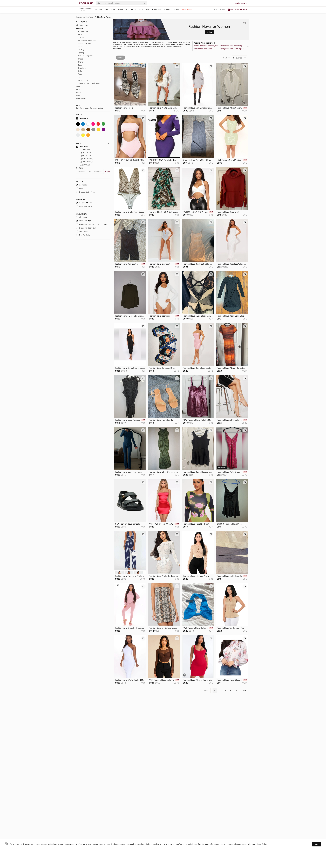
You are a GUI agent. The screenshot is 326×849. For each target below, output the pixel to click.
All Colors (83, 118)
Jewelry (81, 50)
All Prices (84, 146)
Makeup (81, 53)
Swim (80, 71)
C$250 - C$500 (86, 162)
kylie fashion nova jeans (203, 49)
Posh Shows (187, 9)
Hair (79, 77)
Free (81, 188)
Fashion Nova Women (103, 17)
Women (98, 9)
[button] (102, 3)
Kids (113, 9)
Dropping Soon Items (88, 228)
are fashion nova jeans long (231, 46)
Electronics (131, 9)
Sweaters (82, 68)
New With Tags (85, 206)
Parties (176, 9)
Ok (316, 844)
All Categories (82, 25)
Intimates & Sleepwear (87, 40)
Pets (141, 9)
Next (245, 690)
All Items (83, 185)
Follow (209, 32)
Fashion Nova (88, 17)
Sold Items (84, 231)
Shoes (80, 59)
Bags (80, 34)
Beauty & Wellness (153, 9)
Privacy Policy (261, 844)
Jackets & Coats (84, 43)
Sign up (244, 3)
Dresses (81, 37)
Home (120, 9)
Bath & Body (83, 80)
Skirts (80, 65)
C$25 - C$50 (85, 152)
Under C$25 (85, 149)
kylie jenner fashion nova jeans (232, 49)
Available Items (85, 221)
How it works (220, 10)
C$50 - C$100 (86, 156)
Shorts (80, 62)
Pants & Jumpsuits (85, 56)
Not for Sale (84, 235)
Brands (167, 9)
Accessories (83, 31)
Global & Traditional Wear (89, 83)
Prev (206, 690)
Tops (80, 74)
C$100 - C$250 (86, 159)
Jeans (80, 46)
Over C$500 (85, 165)
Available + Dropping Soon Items (93, 224)
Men (106, 9)
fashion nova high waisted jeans (206, 46)
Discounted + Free (87, 192)
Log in (237, 3)
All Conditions (85, 203)
